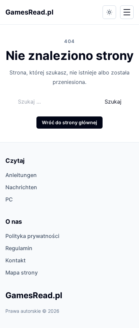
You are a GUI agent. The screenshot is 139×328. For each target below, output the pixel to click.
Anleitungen (21, 175)
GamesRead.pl (29, 12)
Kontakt (15, 260)
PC (9, 199)
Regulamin (18, 248)
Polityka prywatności (32, 236)
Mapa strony (21, 272)
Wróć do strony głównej (69, 122)
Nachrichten (21, 187)
